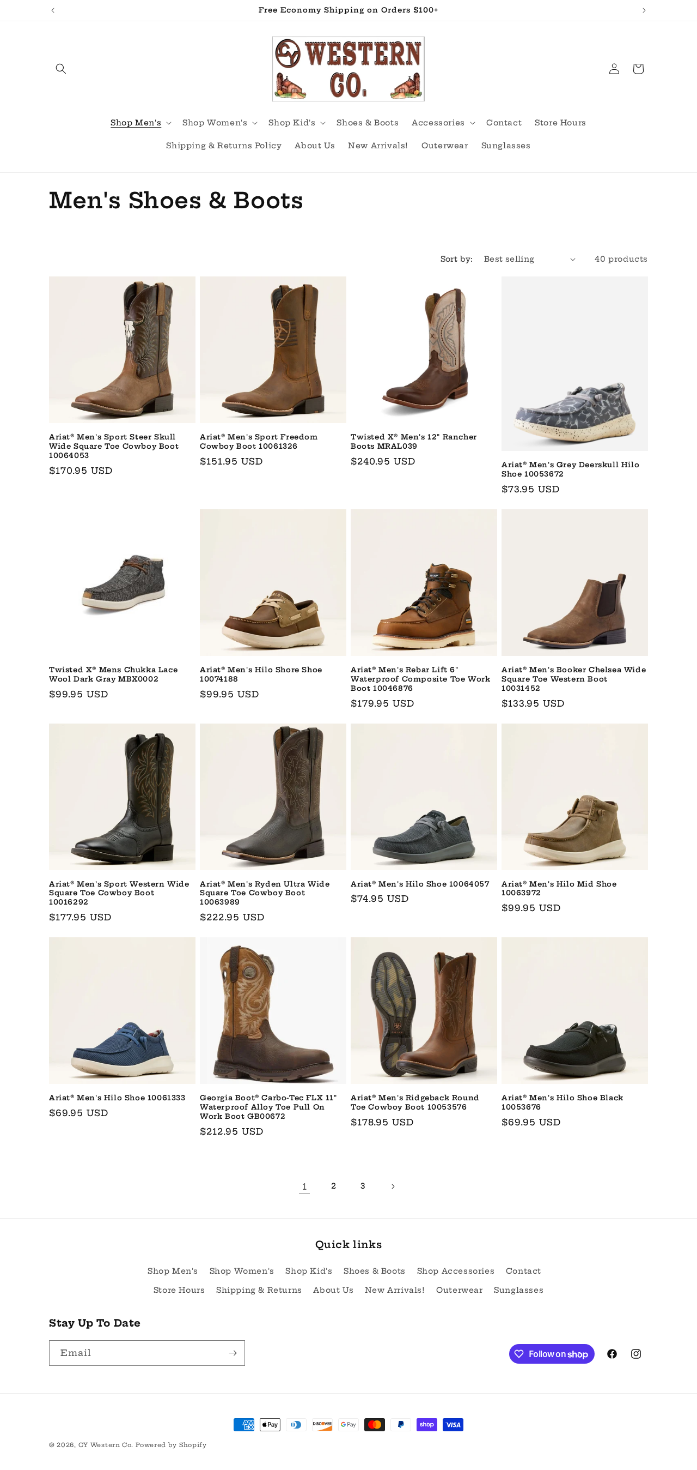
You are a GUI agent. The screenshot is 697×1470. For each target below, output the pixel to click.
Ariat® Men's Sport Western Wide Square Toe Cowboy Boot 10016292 (119, 893)
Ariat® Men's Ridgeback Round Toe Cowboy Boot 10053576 (415, 1102)
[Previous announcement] (53, 10)
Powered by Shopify (171, 1445)
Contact (523, 1271)
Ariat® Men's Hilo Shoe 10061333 (117, 1097)
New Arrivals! (395, 1290)
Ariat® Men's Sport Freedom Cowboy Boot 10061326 (259, 441)
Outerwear (459, 1290)
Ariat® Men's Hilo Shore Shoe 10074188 (261, 674)
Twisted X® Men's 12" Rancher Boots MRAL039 (414, 441)
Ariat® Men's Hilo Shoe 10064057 (420, 883)
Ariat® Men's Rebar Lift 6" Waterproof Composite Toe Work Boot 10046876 (420, 678)
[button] (61, 69)
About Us (333, 1290)
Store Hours (179, 1290)
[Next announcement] (644, 10)
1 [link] (304, 1186)
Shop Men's (173, 1271)
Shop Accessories (456, 1271)
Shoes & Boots (375, 1271)
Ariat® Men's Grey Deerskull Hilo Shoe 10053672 (570, 469)
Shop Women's (242, 1271)
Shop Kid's (308, 1271)
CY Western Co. (105, 1445)
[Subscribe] (232, 1353)
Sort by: (457, 259)
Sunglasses (518, 1290)
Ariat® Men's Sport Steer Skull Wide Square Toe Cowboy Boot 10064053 (114, 446)
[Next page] (393, 1186)
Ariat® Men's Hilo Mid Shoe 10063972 (559, 888)
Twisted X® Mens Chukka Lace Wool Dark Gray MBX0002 (113, 674)
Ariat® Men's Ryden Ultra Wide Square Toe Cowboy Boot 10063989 (264, 893)
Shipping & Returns (259, 1290)
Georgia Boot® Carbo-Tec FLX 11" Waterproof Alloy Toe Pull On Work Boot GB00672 (268, 1106)
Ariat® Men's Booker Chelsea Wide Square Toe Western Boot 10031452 (574, 678)
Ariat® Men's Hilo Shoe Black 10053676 (562, 1102)
